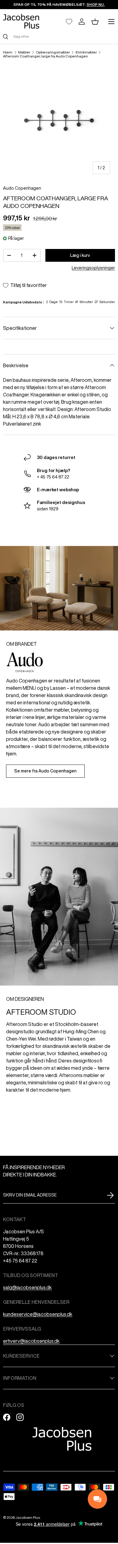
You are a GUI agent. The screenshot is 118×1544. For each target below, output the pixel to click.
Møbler (24, 52)
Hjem (7, 52)
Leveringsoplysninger (93, 268)
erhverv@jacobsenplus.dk (31, 1340)
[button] (95, 21)
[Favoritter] (69, 22)
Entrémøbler (86, 52)
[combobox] (59, 36)
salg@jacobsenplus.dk (27, 1287)
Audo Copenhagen (22, 188)
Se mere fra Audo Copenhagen (45, 771)
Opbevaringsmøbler (53, 52)
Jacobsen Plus (27, 1517)
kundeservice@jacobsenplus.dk (37, 1314)
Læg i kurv (80, 255)
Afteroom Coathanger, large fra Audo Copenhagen (45, 56)
